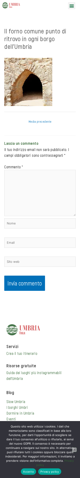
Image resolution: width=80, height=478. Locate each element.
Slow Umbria (15, 401)
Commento (13, 166)
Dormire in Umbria (20, 413)
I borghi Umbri (17, 407)
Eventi (11, 419)
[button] (71, 5)
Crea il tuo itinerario (21, 353)
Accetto (28, 471)
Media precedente (40, 121)
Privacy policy (49, 471)
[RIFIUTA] (74, 449)
